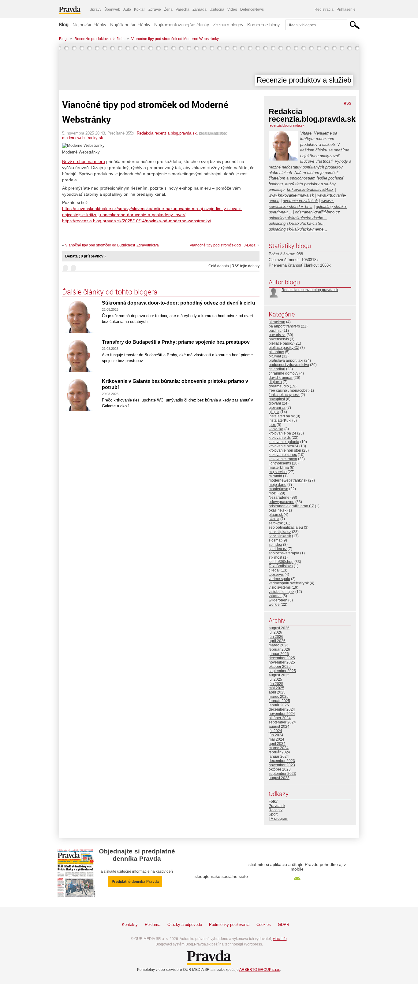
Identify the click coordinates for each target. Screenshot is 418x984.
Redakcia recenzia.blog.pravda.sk (167, 133)
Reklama (152, 924)
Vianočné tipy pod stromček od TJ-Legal (223, 245)
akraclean (277, 322)
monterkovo (278, 489)
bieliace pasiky (281, 343)
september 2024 (282, 722)
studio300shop (281, 562)
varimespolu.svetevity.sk (289, 583)
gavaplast (277, 399)
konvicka (276, 429)
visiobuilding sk (281, 592)
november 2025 (282, 662)
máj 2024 (276, 739)
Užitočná (217, 9)
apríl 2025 (277, 692)
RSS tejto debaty (245, 266)
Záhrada (199, 9)
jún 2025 (276, 684)
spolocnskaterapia (284, 553)
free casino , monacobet (288, 390)
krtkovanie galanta (284, 442)
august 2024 (279, 726)
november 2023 (282, 765)
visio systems (280, 587)
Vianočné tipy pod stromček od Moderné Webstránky (175, 39)
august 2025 (279, 675)
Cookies (263, 924)
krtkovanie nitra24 (283, 446)
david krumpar (281, 377)
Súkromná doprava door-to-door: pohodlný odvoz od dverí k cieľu (178, 302)
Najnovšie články (89, 24)
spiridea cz (278, 549)
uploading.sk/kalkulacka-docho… (298, 218)
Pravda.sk (277, 806)
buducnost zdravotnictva (289, 365)
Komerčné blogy (263, 24)
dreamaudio (279, 386)
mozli (273, 493)
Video (232, 9)
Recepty (275, 810)
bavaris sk (277, 335)
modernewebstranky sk (82, 137)
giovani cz (277, 407)
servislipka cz (280, 532)
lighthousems (280, 463)
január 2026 (279, 654)
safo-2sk (276, 523)
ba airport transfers (284, 326)
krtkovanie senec (283, 455)
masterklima (279, 467)
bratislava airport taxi (286, 360)
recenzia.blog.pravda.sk (286, 125)
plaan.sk (276, 514)
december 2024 (282, 709)
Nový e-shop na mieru (83, 161)
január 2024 (279, 756)
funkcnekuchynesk (284, 395)
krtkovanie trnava (283, 459)
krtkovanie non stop (285, 450)
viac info (280, 939)
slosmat (275, 540)
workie (274, 604)
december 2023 (282, 761)
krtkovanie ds (280, 437)
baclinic (275, 330)
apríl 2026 (277, 641)
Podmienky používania (229, 924)
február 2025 (279, 701)
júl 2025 (275, 679)
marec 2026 (279, 645)
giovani (275, 403)
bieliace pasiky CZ (284, 348)
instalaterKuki (280, 420)
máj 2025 (276, 688)
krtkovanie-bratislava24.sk (310, 189)
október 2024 (280, 718)
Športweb (112, 9)
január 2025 (279, 705)
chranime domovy (283, 373)
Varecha (182, 9)
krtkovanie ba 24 (282, 433)
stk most (275, 557)
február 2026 (279, 649)
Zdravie (154, 9)
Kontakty (130, 924)
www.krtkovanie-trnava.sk (291, 195)
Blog (64, 24)
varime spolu (279, 579)
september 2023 (282, 773)
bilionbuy (276, 352)
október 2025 (280, 666)
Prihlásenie (346, 9)
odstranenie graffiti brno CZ (291, 506)
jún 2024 (276, 735)
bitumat (275, 356)
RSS (347, 103)
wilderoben (278, 600)
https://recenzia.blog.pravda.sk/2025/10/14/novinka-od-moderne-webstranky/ (136, 220)
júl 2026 (275, 632)
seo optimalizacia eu (286, 527)
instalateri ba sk (282, 416)
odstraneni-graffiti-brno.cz (317, 212)
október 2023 (280, 769)
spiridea (275, 544)
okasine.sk (277, 510)
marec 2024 (279, 748)
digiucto (275, 382)
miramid (275, 476)
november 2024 (282, 714)
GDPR (283, 924)
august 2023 (279, 778)
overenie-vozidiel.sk (300, 200)
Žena (168, 9)
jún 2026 (276, 636)
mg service (278, 472)
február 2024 (279, 752)
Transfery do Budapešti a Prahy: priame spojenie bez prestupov (176, 342)
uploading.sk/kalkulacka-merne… (298, 229)
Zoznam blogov (228, 24)
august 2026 (279, 628)
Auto (127, 9)
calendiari (277, 369)
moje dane (277, 485)
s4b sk (274, 519)
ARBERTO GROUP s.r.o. (259, 969)
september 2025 (282, 671)
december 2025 (282, 658)
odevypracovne (281, 502)
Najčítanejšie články (130, 24)
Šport (273, 814)
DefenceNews (252, 9)
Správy (95, 9)
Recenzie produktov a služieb (99, 39)
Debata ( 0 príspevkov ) (85, 256)
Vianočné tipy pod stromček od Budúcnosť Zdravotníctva (112, 245)
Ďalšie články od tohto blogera (110, 292)
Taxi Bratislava (281, 566)
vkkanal (275, 596)
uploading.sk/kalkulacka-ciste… (297, 223)
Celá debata (218, 266)
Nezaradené (279, 497)
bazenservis (279, 339)
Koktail (139, 9)
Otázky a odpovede (184, 924)
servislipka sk (280, 536)
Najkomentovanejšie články (181, 24)
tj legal (274, 570)
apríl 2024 (277, 744)
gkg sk (274, 412)
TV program (278, 818)
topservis (276, 574)
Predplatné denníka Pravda (135, 881)
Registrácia (324, 9)
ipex (272, 425)
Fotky (273, 801)
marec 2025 (279, 696)
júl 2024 (275, 731)
